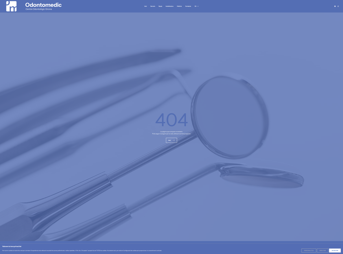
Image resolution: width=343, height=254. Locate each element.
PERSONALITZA (309, 250)
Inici (145, 6)
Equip (160, 6)
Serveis (152, 6)
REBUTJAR (323, 250)
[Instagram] (338, 6)
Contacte (188, 6)
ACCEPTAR (335, 250)
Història (179, 6)
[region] (171, 249)
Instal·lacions (169, 6)
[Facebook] (335, 6)
